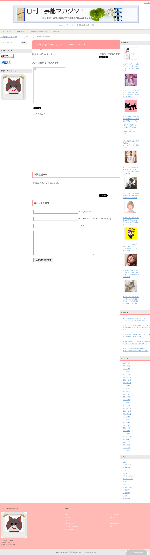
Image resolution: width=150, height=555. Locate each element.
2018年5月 (126, 397)
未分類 (125, 496)
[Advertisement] (76, 144)
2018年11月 (127, 380)
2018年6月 (126, 394)
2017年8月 (126, 419)
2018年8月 (126, 388)
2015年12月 (127, 436)
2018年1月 (126, 405)
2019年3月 (126, 369)
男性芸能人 (126, 498)
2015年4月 (126, 448)
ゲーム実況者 (127, 467)
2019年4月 (126, 366)
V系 (124, 462)
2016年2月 (126, 434)
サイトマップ (7, 32)
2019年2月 (126, 371)
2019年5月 (126, 363)
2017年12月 (127, 408)
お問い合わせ (21, 32)
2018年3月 (126, 400)
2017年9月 (126, 417)
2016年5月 (126, 425)
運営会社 (56, 32)
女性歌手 (126, 490)
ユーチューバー (128, 479)
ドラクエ (126, 470)
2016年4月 (126, 428)
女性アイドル (127, 487)
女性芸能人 (126, 493)
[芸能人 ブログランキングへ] (7, 59)
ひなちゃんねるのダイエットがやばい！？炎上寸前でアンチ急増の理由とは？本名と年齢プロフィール (131, 301)
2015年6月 (126, 445)
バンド (125, 473)
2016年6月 (126, 422)
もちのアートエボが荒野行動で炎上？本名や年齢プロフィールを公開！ (131, 196)
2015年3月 (126, 450)
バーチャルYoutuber (129, 476)
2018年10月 (127, 383)
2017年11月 (127, 411)
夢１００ (126, 484)
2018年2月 (126, 402)
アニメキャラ (127, 465)
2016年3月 (126, 431)
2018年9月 (126, 386)
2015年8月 (126, 439)
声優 (124, 481)
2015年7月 (126, 442)
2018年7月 (126, 391)
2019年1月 (126, 374)
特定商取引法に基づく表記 (39, 32)
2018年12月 (127, 377)
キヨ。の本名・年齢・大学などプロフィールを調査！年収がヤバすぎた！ (131, 119)
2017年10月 (127, 414)
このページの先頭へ (137, 552)
